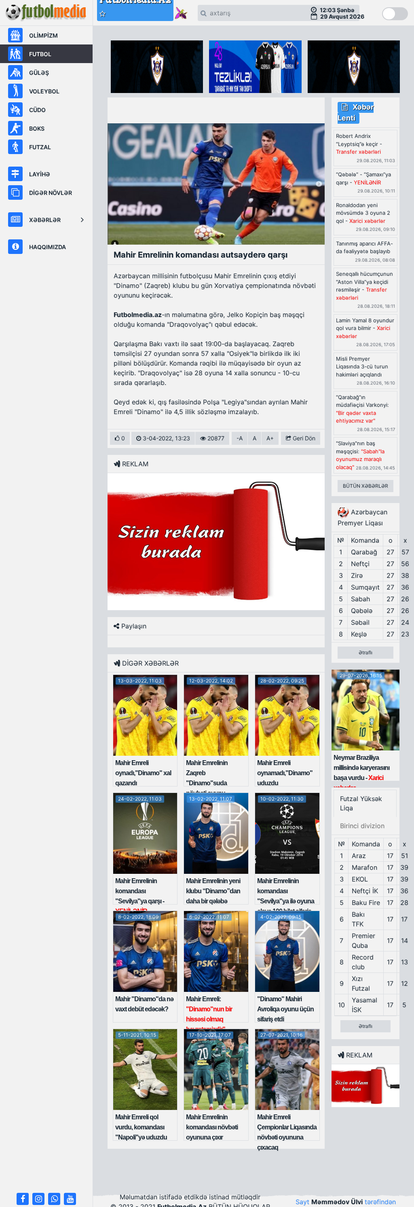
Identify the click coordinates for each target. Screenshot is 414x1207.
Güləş (39, 72)
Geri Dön (303, 438)
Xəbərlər (45, 219)
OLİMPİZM (43, 35)
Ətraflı (365, 652)
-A (240, 438)
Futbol (40, 54)
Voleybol (44, 91)
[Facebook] (23, 1199)
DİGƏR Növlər (50, 192)
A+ (270, 438)
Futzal (40, 147)
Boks (36, 128)
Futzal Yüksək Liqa (361, 803)
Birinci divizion (362, 826)
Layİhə (39, 174)
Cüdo (37, 109)
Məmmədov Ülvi (337, 1202)
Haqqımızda (47, 246)
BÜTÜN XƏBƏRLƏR (365, 486)
